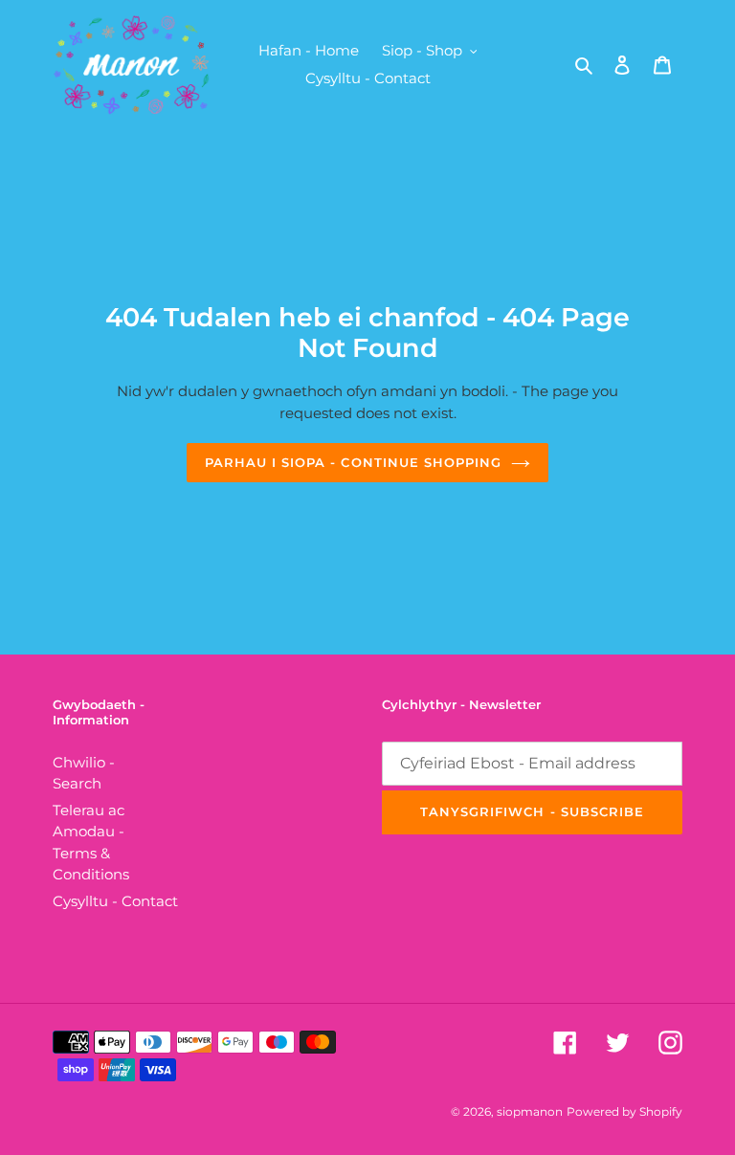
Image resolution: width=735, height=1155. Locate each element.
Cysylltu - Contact (115, 901)
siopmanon (530, 1111)
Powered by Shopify (624, 1111)
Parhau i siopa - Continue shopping (353, 462)
